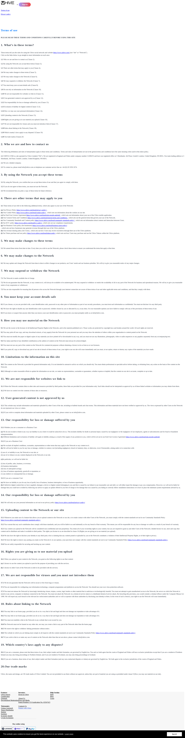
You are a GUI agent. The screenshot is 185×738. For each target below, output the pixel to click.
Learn (52, 698)
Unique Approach (7, 708)
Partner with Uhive (24, 708)
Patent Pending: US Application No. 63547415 (34, 702)
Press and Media (24, 700)
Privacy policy (6, 14)
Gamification (5, 696)
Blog (52, 696)
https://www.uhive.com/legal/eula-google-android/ (43, 215)
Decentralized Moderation (9, 700)
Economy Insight (6, 716)
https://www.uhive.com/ (61, 52)
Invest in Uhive (23, 694)
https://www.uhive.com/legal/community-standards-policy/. (21, 520)
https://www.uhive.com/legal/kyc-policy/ (28, 223)
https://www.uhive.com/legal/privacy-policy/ (32, 210)
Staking (3, 712)
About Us (21, 698)
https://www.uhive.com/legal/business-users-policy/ (50, 225)
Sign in (25, 4)
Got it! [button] (174, 734)
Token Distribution (7, 710)
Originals (4, 698)
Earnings (4, 714)
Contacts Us (22, 706)
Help (52, 694)
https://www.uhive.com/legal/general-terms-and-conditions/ (48, 218)
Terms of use (5, 10)
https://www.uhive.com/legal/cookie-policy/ (31, 213)
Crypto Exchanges (7, 718)
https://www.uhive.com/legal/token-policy (41, 233)
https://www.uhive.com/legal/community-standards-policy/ (55, 220)
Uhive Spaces (5, 694)
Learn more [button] (69, 734)
